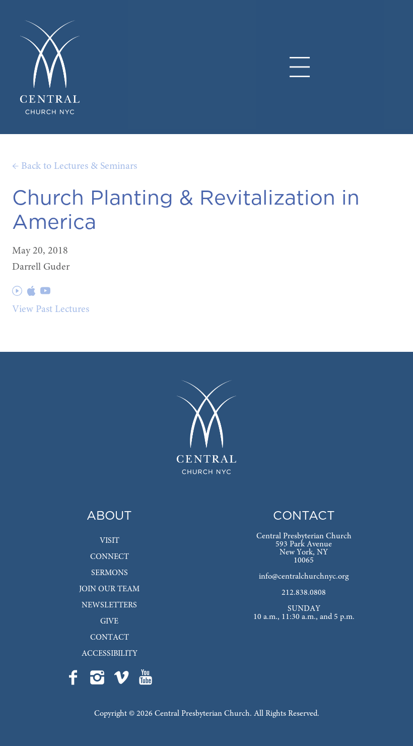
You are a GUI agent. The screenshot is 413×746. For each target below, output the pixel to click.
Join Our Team (109, 589)
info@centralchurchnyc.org (304, 577)
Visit (109, 541)
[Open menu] (300, 67)
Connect (109, 557)
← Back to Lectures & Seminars (74, 166)
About (109, 516)
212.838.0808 (304, 593)
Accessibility (109, 654)
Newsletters (109, 605)
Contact (109, 638)
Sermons (109, 573)
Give (109, 621)
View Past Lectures (50, 309)
